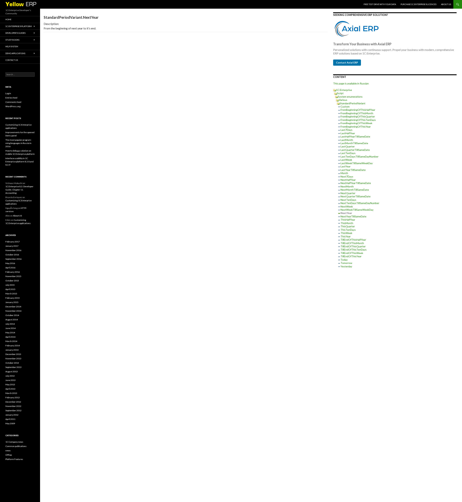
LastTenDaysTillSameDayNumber (359, 156)
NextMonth (347, 186)
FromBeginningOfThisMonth (357, 113)
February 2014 (12, 345)
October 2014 (12, 315)
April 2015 (10, 289)
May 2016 (10, 263)
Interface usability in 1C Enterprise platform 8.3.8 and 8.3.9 (19, 161)
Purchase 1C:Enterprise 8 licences (418, 4)
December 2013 (13, 354)
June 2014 (10, 328)
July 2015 (10, 285)
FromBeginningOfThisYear (356, 126)
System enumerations (350, 96)
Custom (345, 106)
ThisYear (346, 236)
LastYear (345, 166)
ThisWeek (346, 232)
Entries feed (11, 97)
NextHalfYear (348, 179)
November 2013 (13, 358)
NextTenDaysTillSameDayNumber (360, 203)
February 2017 (12, 241)
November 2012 (13, 406)
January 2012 (11, 414)
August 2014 (11, 319)
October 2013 (12, 362)
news (8, 450)
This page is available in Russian (351, 83)
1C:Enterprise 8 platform (18, 26)
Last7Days (346, 129)
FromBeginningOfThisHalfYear (358, 109)
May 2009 (10, 423)
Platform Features (14, 459)
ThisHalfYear (348, 219)
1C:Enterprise (344, 89)
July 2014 (10, 324)
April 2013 (10, 388)
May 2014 (10, 332)
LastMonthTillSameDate (354, 143)
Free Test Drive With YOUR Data (380, 4)
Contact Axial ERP (347, 62)
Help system (11, 46)
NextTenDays (348, 199)
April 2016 (10, 267)
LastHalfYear (348, 133)
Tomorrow (346, 262)
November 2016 (13, 250)
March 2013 (11, 393)
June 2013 (10, 380)
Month (344, 173)
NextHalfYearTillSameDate (356, 183)
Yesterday (346, 266)
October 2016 (12, 254)
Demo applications (15, 53)
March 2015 (11, 293)
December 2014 (13, 306)
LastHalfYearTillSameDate (355, 136)
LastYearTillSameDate (353, 169)
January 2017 (11, 246)
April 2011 (10, 419)
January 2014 (11, 349)
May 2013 (10, 384)
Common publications (16, 446)
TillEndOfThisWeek (352, 253)
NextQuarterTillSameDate (356, 196)
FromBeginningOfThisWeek (356, 123)
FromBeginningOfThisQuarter (358, 116)
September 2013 (13, 367)
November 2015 (13, 276)
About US (446, 4)
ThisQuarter (348, 226)
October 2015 (12, 280)
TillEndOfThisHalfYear (353, 239)
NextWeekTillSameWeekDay (357, 209)
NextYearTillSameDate (353, 216)
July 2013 (10, 375)
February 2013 (12, 397)
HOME (8, 19)
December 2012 (13, 401)
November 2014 (13, 311)
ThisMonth (347, 223)
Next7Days (347, 176)
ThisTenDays (348, 229)
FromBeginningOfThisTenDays (358, 119)
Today (344, 259)
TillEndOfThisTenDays (354, 249)
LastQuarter (348, 146)
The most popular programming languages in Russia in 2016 (18, 143)
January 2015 (11, 302)
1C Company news (14, 441)
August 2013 (11, 371)
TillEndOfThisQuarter (353, 246)
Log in (8, 93)
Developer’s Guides (15, 33)
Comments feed (13, 102)
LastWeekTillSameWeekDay (357, 163)
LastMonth (347, 139)
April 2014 (10, 337)
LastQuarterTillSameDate (355, 149)
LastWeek (346, 159)
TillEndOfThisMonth (352, 243)
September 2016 (13, 259)
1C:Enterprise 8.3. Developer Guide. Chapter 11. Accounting (19, 189)
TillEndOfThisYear (351, 256)
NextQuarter (348, 193)
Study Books (12, 40)
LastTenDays (348, 153)
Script (340, 93)
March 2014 (11, 341)
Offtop (8, 454)
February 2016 (12, 272)
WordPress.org (12, 106)
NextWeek (347, 206)
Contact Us (11, 60)
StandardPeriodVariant (352, 103)
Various (343, 99)
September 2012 (13, 410)
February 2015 (12, 298)
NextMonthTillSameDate (355, 189)
